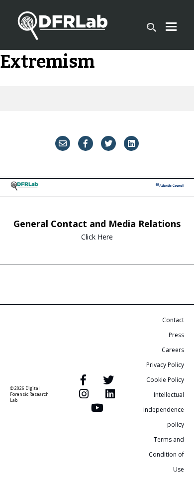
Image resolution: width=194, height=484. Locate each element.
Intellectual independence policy (163, 409)
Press (176, 335)
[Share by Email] (62, 143)
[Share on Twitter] (108, 143)
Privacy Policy (165, 365)
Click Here (97, 237)
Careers (173, 350)
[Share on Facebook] (85, 143)
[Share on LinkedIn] (131, 143)
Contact (173, 320)
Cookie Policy (165, 379)
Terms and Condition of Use (166, 454)
